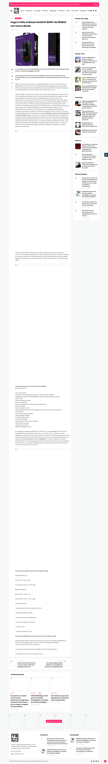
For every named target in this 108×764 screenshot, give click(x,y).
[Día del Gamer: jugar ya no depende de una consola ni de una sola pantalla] (60, 684)
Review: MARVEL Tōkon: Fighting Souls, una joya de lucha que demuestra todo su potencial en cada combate (89, 26)
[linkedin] (12, 83)
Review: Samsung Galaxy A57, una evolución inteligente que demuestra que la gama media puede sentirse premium (89, 71)
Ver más (95, 140)
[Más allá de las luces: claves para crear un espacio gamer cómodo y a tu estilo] (78, 212)
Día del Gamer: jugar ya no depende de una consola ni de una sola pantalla (60, 698)
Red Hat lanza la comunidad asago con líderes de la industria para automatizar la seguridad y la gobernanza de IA (89, 148)
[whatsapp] (12, 86)
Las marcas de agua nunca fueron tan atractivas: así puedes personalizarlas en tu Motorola (85, 749)
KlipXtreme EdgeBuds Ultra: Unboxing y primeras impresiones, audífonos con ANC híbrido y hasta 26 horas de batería (89, 104)
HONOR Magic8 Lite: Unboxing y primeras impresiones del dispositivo (89, 124)
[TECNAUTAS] (15, 11)
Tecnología (18, 18)
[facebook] (91, 10)
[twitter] (12, 73)
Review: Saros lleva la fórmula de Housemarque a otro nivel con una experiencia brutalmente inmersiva (89, 36)
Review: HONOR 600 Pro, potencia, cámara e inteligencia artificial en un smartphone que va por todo (89, 61)
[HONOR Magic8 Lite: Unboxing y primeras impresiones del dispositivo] (78, 125)
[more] (12, 89)
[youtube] (95, 10)
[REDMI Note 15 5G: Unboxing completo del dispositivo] (78, 132)
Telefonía (33, 693)
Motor (12, 693)
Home (12, 18)
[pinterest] (12, 76)
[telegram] (12, 79)
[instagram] (93, 10)
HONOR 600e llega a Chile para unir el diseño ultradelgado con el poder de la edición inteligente (56, 751)
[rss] (98, 761)
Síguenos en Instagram (55, 721)
